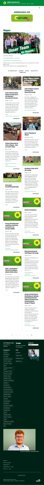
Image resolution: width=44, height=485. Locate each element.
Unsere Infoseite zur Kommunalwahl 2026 (12, 60)
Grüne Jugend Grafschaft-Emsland (8, 368)
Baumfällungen (6, 354)
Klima (10, 378)
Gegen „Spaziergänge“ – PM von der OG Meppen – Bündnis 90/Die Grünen (11, 270)
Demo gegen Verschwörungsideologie (12, 186)
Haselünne (5, 373)
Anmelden (18, 352)
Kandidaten (6, 378)
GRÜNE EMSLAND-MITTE (13, 2)
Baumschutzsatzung (28, 275)
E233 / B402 (6, 356)
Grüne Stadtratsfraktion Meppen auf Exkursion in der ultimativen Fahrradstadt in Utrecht (11, 95)
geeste (5, 365)
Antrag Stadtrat (27, 110)
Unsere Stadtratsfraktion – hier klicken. (11, 58)
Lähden (11, 391)
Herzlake (5, 376)
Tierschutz (9, 416)
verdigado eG (22, 480)
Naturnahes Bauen (7, 401)
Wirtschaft (9, 423)
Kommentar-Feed (19, 358)
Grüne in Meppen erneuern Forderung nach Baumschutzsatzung (32, 90)
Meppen (6, 114)
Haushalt (10, 373)
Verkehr (5, 419)
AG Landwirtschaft (12, 70)
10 (27, 335)
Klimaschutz (6, 382)
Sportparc (16, 249)
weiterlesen (16, 118)
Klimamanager (11, 380)
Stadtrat (14, 116)
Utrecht (17, 116)
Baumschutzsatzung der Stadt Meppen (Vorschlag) (31, 252)
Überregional (23, 72)
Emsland (27, 70)
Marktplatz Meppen (7, 394)
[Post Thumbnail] (12, 83)
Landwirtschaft (6, 391)
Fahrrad (7, 116)
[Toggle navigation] (39, 8)
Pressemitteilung (33, 110)
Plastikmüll (11, 405)
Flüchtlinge (6, 363)
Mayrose (5, 396)
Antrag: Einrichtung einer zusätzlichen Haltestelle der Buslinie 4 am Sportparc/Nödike (12, 226)
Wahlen (5, 423)
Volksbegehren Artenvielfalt (8, 421)
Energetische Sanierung (8, 358)
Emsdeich (29, 325)
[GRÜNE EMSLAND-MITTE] (4, 2)
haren (11, 371)
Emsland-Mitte (34, 70)
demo (7, 166)
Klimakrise (5, 380)
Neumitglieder (6, 403)
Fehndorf (9, 361)
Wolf (4, 426)
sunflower (11, 480)
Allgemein (21, 70)
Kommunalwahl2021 (7, 387)
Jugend (9, 376)
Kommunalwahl (6, 385)
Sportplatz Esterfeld (7, 414)
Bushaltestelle (8, 249)
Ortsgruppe (6, 405)
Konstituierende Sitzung (8, 389)
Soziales (5, 412)
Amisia (26, 325)
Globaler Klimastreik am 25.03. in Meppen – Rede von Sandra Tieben (11, 145)
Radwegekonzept (32, 232)
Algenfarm (5, 352)
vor (31, 335)
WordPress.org (19, 361)
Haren (15, 163)
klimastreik (10, 166)
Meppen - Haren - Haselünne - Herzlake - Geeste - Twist (20, 3)
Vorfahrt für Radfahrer (31, 210)
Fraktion (10, 363)
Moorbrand (6, 398)
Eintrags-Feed (19, 355)
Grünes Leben (6, 371)
